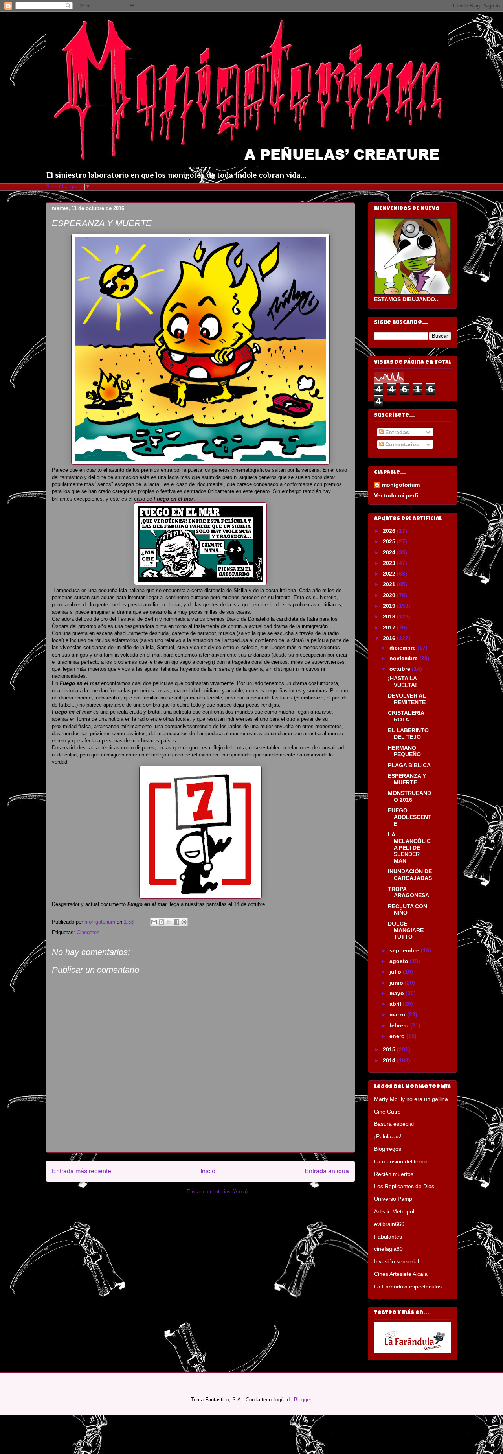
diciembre (403, 647)
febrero (399, 1025)
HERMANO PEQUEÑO (404, 751)
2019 (390, 606)
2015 (390, 1049)
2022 (390, 574)
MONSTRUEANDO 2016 (409, 796)
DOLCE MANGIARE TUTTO (406, 930)
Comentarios (401, 444)
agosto (399, 961)
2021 (390, 584)
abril (396, 1004)
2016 (390, 638)
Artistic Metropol (394, 1211)
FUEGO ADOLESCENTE (409, 817)
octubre (400, 669)
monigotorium (401, 485)
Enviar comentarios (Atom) (217, 1191)
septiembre (405, 950)
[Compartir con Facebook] (176, 922)
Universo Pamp (393, 1199)
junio (397, 982)
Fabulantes (388, 1236)
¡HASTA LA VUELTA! (402, 681)
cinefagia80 (388, 1249)
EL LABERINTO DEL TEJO (408, 733)
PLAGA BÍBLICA (409, 765)
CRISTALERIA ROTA (406, 716)
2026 (390, 531)
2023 (390, 563)
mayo (397, 993)
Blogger (302, 1399)
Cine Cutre (387, 1111)
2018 (390, 616)
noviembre (404, 658)
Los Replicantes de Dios (404, 1186)
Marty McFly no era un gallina (411, 1099)
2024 (390, 552)
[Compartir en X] (169, 922)
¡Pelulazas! (388, 1136)
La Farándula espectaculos (408, 1286)
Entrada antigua (327, 1171)
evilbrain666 (389, 1224)
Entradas (396, 432)
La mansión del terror (401, 1161)
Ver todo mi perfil (397, 495)
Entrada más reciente (81, 1171)
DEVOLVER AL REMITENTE (407, 698)
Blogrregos (387, 1149)
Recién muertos (393, 1174)
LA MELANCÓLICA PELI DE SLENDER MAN (409, 847)
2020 (390, 595)
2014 (390, 1060)
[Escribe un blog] (161, 922)
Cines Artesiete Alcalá (401, 1274)
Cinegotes (88, 932)
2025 (390, 541)
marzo (398, 1014)
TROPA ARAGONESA (408, 892)
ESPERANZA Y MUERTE (407, 779)
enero (397, 1036)
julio (396, 971)
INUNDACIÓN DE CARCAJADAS (410, 874)
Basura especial (394, 1124)
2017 (390, 627)
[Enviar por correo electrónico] (154, 922)
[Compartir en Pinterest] (184, 922)
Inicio (207, 1171)
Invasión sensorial (396, 1261)
